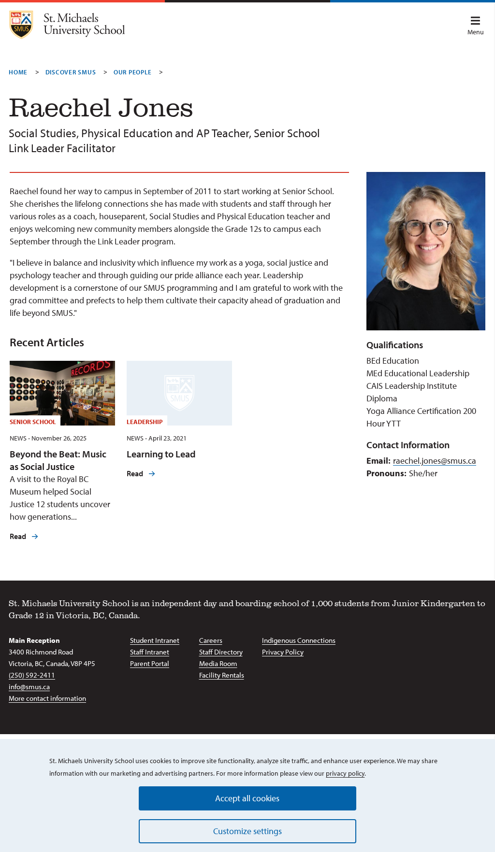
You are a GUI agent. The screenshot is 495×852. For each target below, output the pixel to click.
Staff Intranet (149, 651)
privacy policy (345, 773)
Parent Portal (149, 663)
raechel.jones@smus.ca (434, 460)
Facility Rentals (221, 675)
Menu (475, 32)
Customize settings (247, 831)
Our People (133, 72)
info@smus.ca (29, 686)
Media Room (218, 663)
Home (18, 72)
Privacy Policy (283, 651)
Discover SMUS (70, 72)
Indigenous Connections (298, 640)
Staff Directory (221, 651)
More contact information (47, 698)
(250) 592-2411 (32, 675)
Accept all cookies (247, 798)
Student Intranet (154, 640)
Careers (210, 640)
